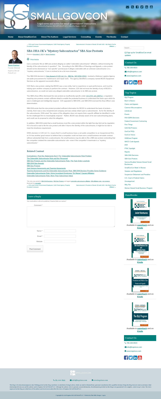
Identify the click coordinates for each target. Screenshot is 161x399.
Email (39, 236)
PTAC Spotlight (130, 148)
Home (10, 37)
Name (39, 231)
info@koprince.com (134, 72)
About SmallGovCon (27, 37)
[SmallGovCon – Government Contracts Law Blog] (55, 30)
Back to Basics (130, 101)
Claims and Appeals (131, 104)
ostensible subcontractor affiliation (80, 181)
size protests (106, 181)
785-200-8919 (131, 68)
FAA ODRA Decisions (132, 118)
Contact (124, 37)
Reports (127, 152)
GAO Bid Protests (131, 128)
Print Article (34, 59)
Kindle (140, 228)
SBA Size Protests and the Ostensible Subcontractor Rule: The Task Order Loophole (58, 161)
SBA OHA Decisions (47, 181)
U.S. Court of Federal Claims (134, 178)
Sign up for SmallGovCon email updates (138, 54)
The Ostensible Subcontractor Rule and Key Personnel (47, 158)
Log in (103, 395)
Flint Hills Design (96, 395)
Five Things (129, 124)
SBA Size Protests (33, 166)
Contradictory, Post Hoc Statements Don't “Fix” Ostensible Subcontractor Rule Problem (59, 156)
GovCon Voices (130, 135)
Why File (128, 185)
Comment (38, 205)
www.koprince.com (133, 76)
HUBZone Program (131, 138)
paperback (142, 225)
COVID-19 (128, 111)
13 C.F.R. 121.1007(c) (94, 96)
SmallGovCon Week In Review (135, 168)
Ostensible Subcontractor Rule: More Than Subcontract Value (50, 176)
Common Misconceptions (133, 107)
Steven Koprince (50, 54)
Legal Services (69, 37)
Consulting (86, 37)
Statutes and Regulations (133, 171)
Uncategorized (129, 181)
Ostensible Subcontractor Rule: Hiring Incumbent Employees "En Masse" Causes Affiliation (60, 173)
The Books (111, 37)
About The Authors (49, 37)
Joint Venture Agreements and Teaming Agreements (46, 168)
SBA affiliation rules (96, 181)
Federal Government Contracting (136, 121)
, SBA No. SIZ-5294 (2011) (66, 76)
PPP (126, 145)
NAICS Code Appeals (132, 141)
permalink (38, 183)
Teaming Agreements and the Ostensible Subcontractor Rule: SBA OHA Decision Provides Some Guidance (66, 171)
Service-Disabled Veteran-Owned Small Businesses (138, 163)
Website (39, 241)
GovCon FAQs (129, 131)
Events (98, 37)
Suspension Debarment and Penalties (137, 174)
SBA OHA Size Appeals (35, 163)
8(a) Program (129, 97)
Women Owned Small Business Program (138, 188)
